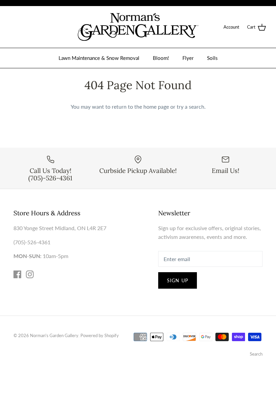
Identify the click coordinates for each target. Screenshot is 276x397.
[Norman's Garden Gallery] (138, 27)
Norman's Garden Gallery (54, 335)
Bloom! (161, 58)
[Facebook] (17, 274)
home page (156, 106)
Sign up (177, 280)
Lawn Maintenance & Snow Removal (99, 58)
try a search (190, 106)
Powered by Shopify (99, 335)
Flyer (188, 58)
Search (256, 354)
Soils (212, 58)
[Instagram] (30, 274)
